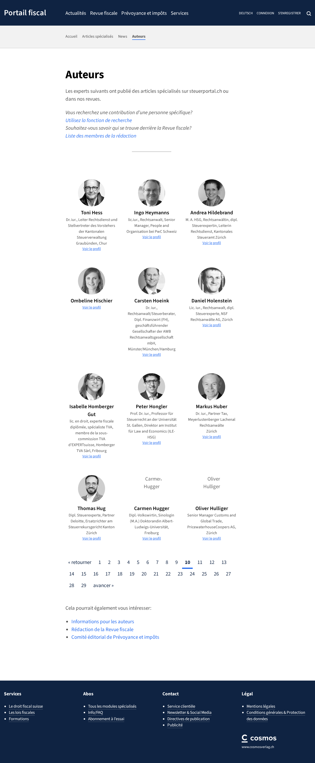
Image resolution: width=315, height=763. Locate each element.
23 (180, 573)
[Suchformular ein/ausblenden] (309, 13)
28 (71, 585)
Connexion (265, 13)
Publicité (175, 725)
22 (168, 573)
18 (119, 573)
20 (144, 573)
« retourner (79, 562)
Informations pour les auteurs (102, 621)
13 (223, 562)
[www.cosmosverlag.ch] (259, 738)
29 (83, 585)
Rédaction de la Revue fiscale (102, 629)
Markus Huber (211, 406)
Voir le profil (91, 248)
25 (204, 573)
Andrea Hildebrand (211, 212)
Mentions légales (261, 706)
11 (199, 562)
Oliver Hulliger (211, 508)
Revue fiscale (103, 14)
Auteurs (138, 36)
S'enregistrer (289, 13)
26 (216, 573)
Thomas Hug (92, 508)
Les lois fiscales (22, 713)
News (122, 36)
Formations (19, 719)
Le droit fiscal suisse (26, 706)
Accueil (71, 36)
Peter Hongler (151, 406)
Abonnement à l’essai (106, 719)
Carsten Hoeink (151, 300)
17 (107, 573)
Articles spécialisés (97, 36)
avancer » (103, 585)
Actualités (75, 14)
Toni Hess (91, 212)
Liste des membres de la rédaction (100, 136)
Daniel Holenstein (211, 300)
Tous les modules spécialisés (112, 706)
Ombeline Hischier (91, 300)
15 (83, 573)
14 (71, 573)
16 (95, 573)
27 (228, 573)
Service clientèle (181, 706)
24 (192, 573)
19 (131, 573)
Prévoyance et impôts (144, 14)
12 (211, 562)
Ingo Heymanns (151, 212)
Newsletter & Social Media (189, 713)
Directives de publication (188, 719)
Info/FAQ (95, 713)
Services (180, 14)
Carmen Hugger (151, 508)
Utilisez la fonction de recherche (98, 120)
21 (156, 573)
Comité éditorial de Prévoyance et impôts (115, 637)
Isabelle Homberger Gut (91, 410)
